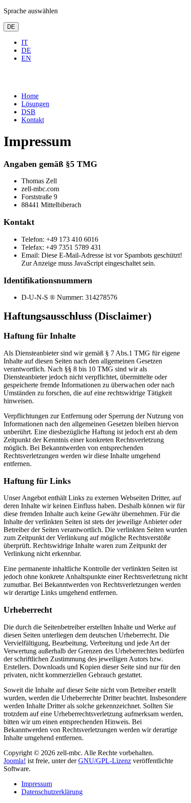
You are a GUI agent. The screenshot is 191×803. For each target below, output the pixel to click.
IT (24, 42)
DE (11, 26)
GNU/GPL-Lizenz (104, 760)
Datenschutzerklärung (52, 791)
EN (26, 58)
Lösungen (35, 104)
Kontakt (32, 120)
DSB (28, 112)
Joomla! (15, 760)
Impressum (36, 784)
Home (30, 96)
